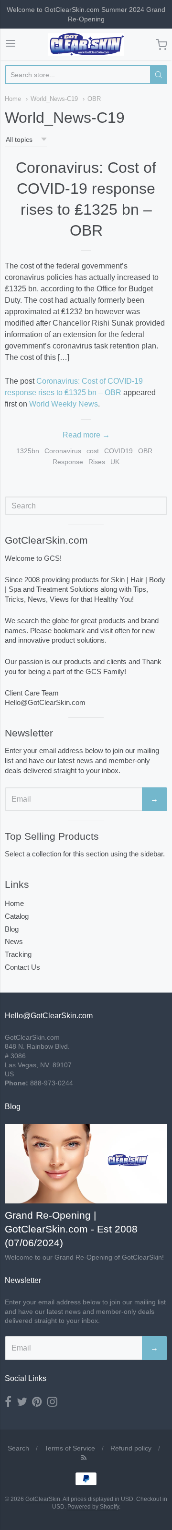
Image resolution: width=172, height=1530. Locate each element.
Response (68, 462)
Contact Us (22, 967)
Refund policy (130, 1448)
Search (18, 1448)
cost (92, 451)
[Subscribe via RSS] (83, 1457)
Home (13, 98)
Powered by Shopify (93, 1506)
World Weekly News (63, 404)
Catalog (17, 916)
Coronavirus (62, 451)
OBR (94, 98)
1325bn (27, 451)
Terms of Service (69, 1448)
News (14, 941)
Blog (12, 929)
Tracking (18, 954)
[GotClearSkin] (86, 44)
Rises (96, 462)
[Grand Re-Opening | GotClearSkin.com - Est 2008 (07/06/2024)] (86, 1164)
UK (114, 462)
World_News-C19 (54, 98)
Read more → (86, 435)
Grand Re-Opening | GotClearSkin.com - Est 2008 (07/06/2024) (71, 1229)
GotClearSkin (42, 1499)
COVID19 (118, 451)
